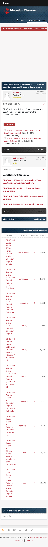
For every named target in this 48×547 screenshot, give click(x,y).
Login (21, 20)
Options (39, 84)
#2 (44, 169)
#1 (44, 104)
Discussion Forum (31, 29)
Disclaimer (19, 540)
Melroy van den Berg (38, 537)
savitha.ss (23, 279)
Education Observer (13, 29)
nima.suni (23, 303)
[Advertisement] (24, 57)
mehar (24, 452)
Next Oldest (9, 219)
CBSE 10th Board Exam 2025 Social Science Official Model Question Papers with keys (10, 483)
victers (16, 92)
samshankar (23, 252)
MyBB (13, 537)
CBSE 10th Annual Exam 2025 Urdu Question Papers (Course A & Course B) (10, 349)
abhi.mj (23, 325)
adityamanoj (18, 158)
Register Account (38, 20)
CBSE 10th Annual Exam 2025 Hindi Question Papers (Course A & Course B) (11, 376)
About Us (29, 540)
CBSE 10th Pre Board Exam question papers (23, 204)
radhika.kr (23, 426)
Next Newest (38, 219)
